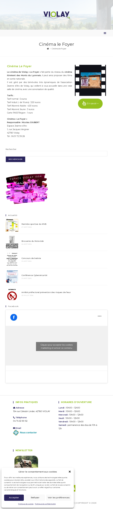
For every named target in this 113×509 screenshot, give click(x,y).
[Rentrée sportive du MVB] (12, 225)
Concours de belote (31, 258)
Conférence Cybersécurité (34, 275)
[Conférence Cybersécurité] (12, 276)
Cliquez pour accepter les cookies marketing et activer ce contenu (57, 346)
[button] (69, 471)
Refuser (35, 497)
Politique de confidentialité (45, 504)
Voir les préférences (59, 497)
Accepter (14, 497)
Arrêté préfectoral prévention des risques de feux (46, 292)
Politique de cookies (25, 504)
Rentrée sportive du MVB (33, 224)
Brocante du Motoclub (32, 241)
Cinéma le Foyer (59, 49)
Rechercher (11, 149)
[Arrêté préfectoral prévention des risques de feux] (12, 293)
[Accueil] (48, 49)
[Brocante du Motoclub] (12, 242)
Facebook (13, 306)
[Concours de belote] (12, 259)
